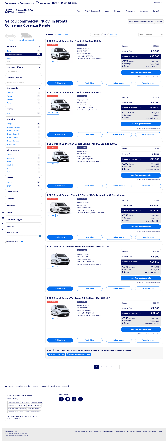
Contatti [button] (156, 11)
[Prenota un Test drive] (3, 218)
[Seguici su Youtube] (67, 399)
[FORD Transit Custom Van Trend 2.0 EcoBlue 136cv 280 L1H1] (60, 259)
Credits (160, 431)
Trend (23, 161)
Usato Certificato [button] (15, 67)
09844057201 (13, 419)
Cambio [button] (10, 199)
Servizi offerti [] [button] (13, 399)
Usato (23, 58)
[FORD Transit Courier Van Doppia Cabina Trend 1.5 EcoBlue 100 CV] (60, 156)
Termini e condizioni (149, 431)
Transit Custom (23, 141)
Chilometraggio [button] (14, 220)
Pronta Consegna (24, 54)
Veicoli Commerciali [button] (92, 11)
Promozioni (44, 386)
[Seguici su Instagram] (74, 399)
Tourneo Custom (23, 127)
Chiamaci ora (79, 354)
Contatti (65, 386)
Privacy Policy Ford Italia (83, 431)
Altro (23, 103)
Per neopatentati (14, 241)
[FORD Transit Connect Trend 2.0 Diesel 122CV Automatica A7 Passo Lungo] (60, 207)
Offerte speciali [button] (14, 78)
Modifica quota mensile (141, 72)
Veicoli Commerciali (23, 386)
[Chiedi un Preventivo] (3, 223)
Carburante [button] (12, 192)
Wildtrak (23, 165)
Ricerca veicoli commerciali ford (141, 21)
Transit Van (23, 144)
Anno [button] (9, 213)
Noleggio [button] (117, 11)
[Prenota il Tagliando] (3, 229)
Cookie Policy (120, 431)
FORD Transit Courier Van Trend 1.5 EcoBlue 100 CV (74, 41)
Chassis (23, 92)
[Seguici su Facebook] (61, 399)
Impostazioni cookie (134, 431)
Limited (23, 155)
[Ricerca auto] (3, 212)
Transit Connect (23, 134)
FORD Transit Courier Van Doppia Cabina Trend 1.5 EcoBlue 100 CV (82, 144)
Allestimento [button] (13, 150)
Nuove (159, 21)
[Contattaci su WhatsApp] (80, 399)
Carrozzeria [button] (12, 88)
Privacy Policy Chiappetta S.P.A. (104, 431)
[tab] (23, 46)
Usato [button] (107, 11)
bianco (23, 182)
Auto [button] (79, 11)
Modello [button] (11, 119)
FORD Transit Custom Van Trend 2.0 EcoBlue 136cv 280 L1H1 (78, 247)
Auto (11, 386)
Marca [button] (10, 109)
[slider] (40, 236)
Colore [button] (10, 178)
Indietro (96, 34)
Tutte (23, 51)
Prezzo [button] (10, 227)
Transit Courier (23, 137)
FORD (23, 113)
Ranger (23, 124)
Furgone (23, 99)
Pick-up (23, 96)
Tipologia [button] (11, 46)
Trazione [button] (11, 206)
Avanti (112, 34)
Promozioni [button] (130, 11)
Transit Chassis (23, 130)
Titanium (23, 158)
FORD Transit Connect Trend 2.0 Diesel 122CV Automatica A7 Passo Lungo (86, 195)
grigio (23, 186)
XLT (23, 172)
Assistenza (55, 386)
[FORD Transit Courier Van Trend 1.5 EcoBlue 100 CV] (60, 53)
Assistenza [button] (144, 11)
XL (23, 168)
